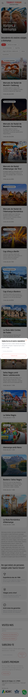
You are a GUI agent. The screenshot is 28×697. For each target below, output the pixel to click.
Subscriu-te (14, 355)
